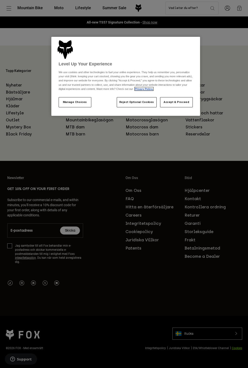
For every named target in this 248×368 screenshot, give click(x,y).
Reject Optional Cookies (136, 102)
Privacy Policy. (144, 88)
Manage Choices (75, 102)
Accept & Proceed (176, 102)
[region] (125, 76)
